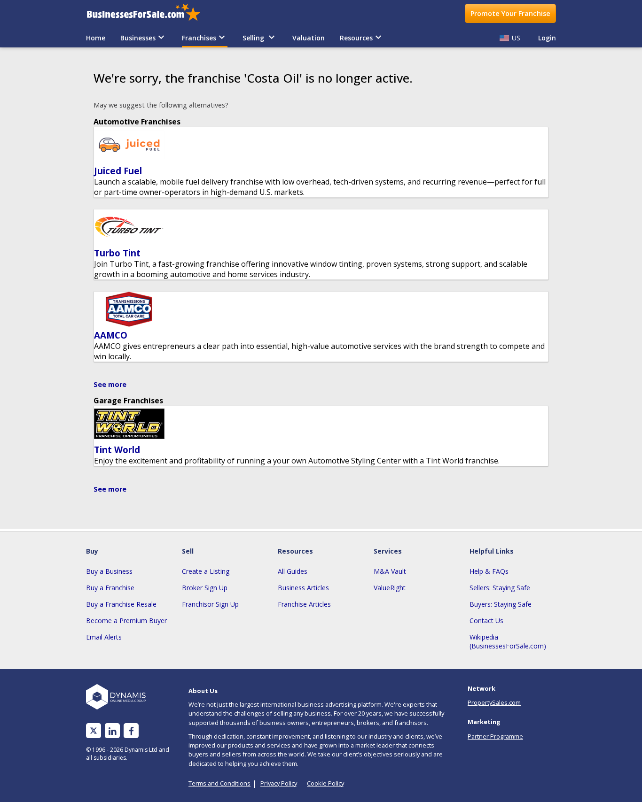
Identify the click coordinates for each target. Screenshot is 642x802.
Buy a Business (109, 571)
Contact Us (486, 620)
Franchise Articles (304, 604)
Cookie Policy (325, 783)
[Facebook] (131, 731)
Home (95, 37)
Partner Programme (495, 736)
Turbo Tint (117, 253)
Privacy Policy (278, 783)
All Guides (292, 571)
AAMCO (110, 335)
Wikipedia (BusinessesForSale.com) (508, 641)
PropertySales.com (494, 702)
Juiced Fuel (118, 171)
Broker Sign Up (204, 587)
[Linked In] (112, 731)
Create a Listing (205, 571)
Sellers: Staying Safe (500, 587)
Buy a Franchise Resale (121, 604)
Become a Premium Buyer (126, 620)
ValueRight (390, 587)
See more (110, 384)
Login (547, 37)
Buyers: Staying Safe (501, 604)
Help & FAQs (489, 571)
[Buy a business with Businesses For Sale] (150, 13)
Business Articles (303, 587)
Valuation (308, 37)
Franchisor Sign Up (210, 604)
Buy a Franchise (110, 587)
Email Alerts (104, 636)
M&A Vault (390, 571)
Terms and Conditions (219, 783)
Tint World (117, 449)
